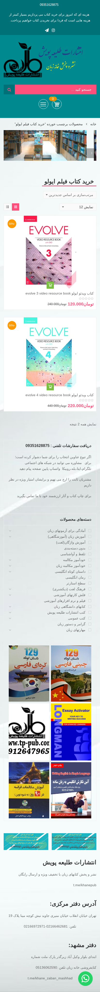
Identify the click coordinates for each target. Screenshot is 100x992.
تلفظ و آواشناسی (72, 554)
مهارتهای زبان (75, 630)
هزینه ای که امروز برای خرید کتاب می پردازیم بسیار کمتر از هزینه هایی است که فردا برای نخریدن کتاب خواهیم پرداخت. (49, 17)
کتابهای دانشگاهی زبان (69, 606)
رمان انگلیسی (75, 577)
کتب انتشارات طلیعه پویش (66, 612)
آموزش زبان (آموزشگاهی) (66, 536)
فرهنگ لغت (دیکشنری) (69, 589)
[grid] (15, 207)
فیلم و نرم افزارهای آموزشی (64, 601)
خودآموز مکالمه (74, 560)
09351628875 (49, 5)
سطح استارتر (75, 583)
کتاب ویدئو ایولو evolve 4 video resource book (59, 395)
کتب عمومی (76, 618)
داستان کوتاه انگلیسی (70, 571)
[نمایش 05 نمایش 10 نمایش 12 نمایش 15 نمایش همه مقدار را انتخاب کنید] (77, 207)
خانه (93, 124)
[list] (7, 207)
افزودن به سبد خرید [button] (50, 285)
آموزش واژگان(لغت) (70, 542)
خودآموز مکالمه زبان (70, 566)
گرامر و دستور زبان (71, 624)
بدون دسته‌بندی (74, 548)
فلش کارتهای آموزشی (69, 595)
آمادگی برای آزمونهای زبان (66, 531)
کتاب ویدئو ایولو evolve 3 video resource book (59, 293)
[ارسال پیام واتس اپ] (85, 978)
